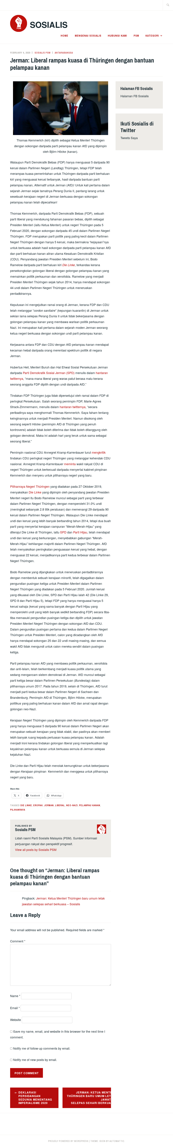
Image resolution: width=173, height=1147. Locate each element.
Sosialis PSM (43, 52)
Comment (17, 941)
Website (15, 1019)
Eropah (38, 805)
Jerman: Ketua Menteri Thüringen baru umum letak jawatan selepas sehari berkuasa (89, 1097)
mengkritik (99, 452)
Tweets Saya (129, 138)
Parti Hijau (80, 532)
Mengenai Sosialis (88, 35)
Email (15, 1008)
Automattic (116, 1141)
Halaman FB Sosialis (134, 96)
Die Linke (68, 265)
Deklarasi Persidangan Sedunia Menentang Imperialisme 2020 (35, 1097)
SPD (63, 532)
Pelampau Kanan (89, 805)
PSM (136, 35)
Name (15, 996)
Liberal (60, 805)
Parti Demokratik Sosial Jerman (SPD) (49, 372)
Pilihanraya (17, 809)
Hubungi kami (117, 35)
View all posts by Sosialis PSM (35, 849)
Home (64, 35)
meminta (70, 464)
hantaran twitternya (72, 407)
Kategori (152, 35)
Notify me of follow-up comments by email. (41, 1048)
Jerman (49, 805)
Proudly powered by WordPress (68, 1141)
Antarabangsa (64, 52)
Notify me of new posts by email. (35, 1059)
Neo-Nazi (72, 805)
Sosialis (49, 24)
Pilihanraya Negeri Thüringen (30, 486)
